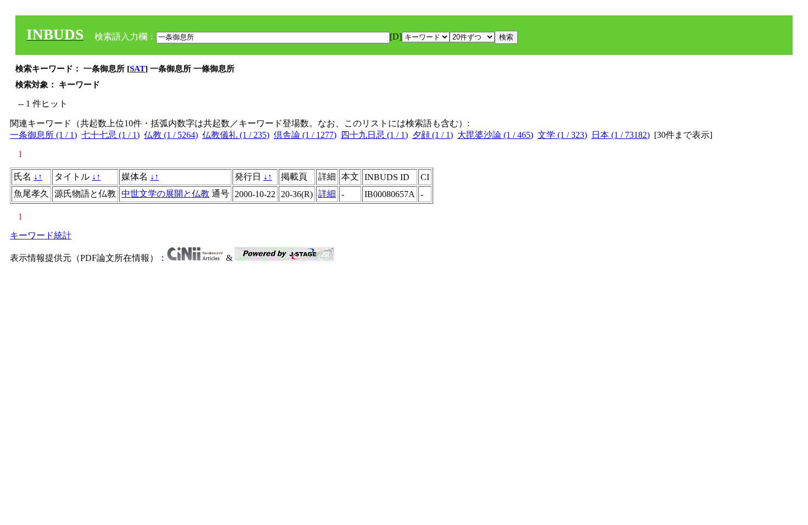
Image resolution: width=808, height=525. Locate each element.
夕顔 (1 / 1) (432, 134)
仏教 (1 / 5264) (171, 134)
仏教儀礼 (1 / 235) (235, 134)
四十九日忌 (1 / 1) (374, 134)
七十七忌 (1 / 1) (110, 134)
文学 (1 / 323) (562, 134)
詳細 (327, 193)
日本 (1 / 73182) (620, 134)
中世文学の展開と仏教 (165, 193)
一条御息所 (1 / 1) (43, 134)
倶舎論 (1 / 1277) (305, 134)
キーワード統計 (40, 235)
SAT (137, 68)
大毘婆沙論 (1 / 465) (495, 134)
